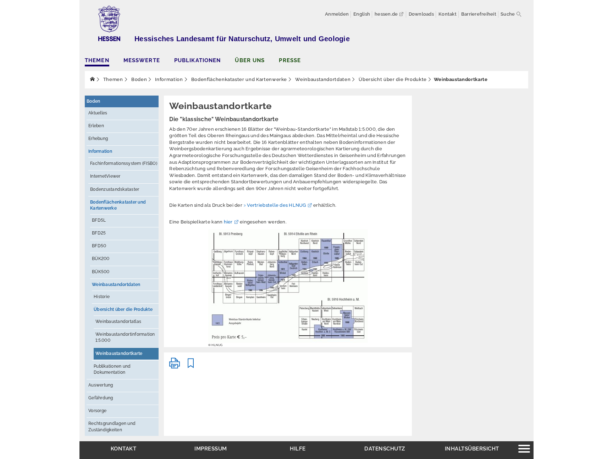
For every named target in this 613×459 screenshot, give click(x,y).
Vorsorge (97, 410)
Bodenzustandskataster (114, 189)
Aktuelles (97, 112)
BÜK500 (101, 271)
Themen (97, 60)
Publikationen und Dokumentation (112, 369)
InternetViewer (105, 176)
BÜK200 (101, 258)
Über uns (250, 60)
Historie (102, 296)
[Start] (92, 79)
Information (168, 79)
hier (228, 222)
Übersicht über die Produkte (392, 79)
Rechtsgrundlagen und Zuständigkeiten (112, 426)
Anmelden (337, 14)
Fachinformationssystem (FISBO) (123, 163)
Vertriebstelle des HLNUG (276, 205)
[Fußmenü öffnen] (524, 449)
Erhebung (98, 138)
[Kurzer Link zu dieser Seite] (191, 366)
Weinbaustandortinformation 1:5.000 (125, 337)
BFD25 (99, 233)
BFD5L (99, 220)
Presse (290, 60)
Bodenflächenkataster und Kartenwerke (238, 79)
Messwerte (141, 60)
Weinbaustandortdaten (322, 79)
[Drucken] (174, 366)
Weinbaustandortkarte (118, 353)
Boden (138, 79)
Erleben (96, 125)
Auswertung (100, 385)
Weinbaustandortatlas (118, 321)
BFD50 (99, 245)
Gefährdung (100, 397)
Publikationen (197, 60)
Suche (508, 14)
